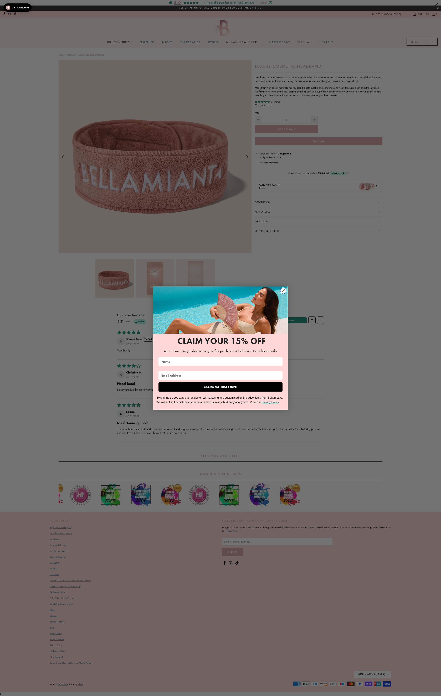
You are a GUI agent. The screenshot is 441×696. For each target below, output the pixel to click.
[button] (17, 7)
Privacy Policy (270, 402)
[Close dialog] (283, 291)
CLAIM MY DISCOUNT (221, 387)
